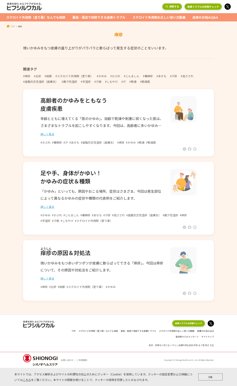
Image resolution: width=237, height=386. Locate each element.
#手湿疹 (86, 81)
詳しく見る (47, 134)
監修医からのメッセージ (187, 336)
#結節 (48, 76)
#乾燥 (133, 81)
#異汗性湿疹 (69, 81)
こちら (27, 380)
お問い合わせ (67, 360)
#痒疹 (26, 76)
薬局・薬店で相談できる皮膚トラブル (98, 17)
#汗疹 (173, 76)
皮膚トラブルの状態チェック (203, 6)
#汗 (123, 81)
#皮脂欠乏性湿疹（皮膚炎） (40, 81)
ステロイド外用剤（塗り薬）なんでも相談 (35, 17)
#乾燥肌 (145, 81)
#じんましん (131, 76)
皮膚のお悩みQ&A (205, 17)
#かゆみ (102, 76)
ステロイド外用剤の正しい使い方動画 (158, 17)
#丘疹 (37, 76)
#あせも (161, 76)
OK (210, 377)
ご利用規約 (82, 360)
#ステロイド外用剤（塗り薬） (74, 76)
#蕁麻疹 (148, 76)
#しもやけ (111, 81)
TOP (13, 26)
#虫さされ (187, 76)
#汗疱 (97, 81)
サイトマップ (207, 336)
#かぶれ (115, 76)
